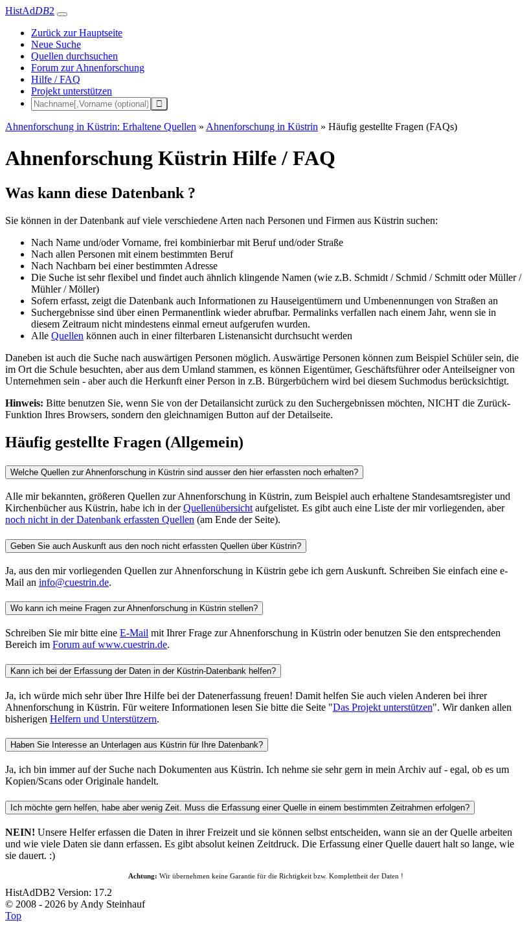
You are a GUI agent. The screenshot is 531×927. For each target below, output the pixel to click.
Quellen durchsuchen (74, 55)
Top (13, 915)
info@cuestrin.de (74, 582)
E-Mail (134, 632)
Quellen (67, 335)
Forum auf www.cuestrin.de (109, 644)
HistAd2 (29, 10)
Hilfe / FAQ (55, 79)
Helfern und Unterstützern (103, 718)
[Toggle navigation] (62, 14)
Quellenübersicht (218, 507)
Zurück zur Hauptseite (76, 32)
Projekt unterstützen (71, 90)
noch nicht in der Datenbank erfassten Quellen (99, 519)
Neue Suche (56, 44)
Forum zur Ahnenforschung (87, 67)
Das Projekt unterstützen (383, 707)
